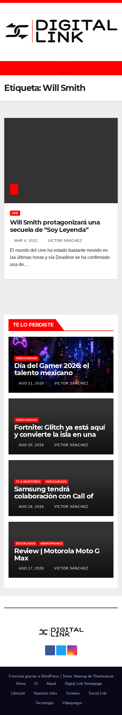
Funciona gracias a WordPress (34, 676)
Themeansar (103, 676)
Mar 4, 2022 (26, 241)
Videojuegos (26, 358)
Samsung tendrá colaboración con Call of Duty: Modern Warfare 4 (54, 496)
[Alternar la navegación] (65, 68)
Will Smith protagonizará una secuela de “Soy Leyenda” (55, 226)
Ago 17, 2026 (31, 568)
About (51, 683)
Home (21, 683)
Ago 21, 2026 (31, 383)
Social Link (98, 693)
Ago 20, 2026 (31, 445)
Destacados (25, 543)
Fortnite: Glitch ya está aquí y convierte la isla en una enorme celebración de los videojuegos (59, 438)
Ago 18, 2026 (31, 507)
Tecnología (44, 703)
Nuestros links (45, 693)
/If (36, 683)
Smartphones (51, 543)
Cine (15, 213)
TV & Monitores (28, 481)
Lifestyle (18, 693)
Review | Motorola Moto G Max (57, 554)
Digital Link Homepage (83, 683)
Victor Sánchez (64, 241)
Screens (73, 693)
